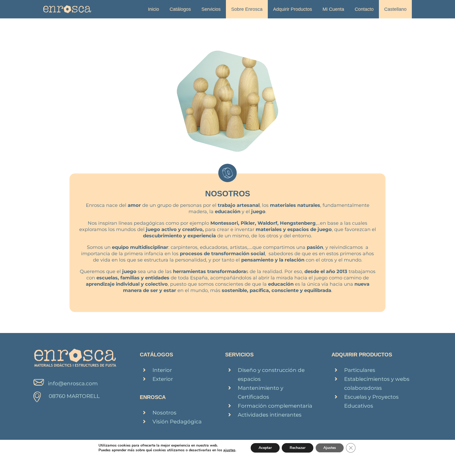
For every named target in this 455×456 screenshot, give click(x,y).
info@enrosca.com (73, 383)
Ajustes (329, 447)
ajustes (229, 450)
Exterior (162, 379)
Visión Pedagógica (177, 421)
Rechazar (297, 447)
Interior (162, 370)
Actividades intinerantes (269, 415)
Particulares (359, 370)
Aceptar (265, 447)
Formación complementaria (275, 406)
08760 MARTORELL (74, 396)
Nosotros (164, 412)
